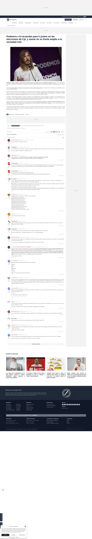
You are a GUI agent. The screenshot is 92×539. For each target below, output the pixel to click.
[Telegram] (69, 404)
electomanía (13, 19)
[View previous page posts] (45, 382)
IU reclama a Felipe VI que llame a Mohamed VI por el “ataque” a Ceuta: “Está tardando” (35, 375)
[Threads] (67, 404)
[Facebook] (64, 404)
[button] (25, 526)
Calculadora (64, 22)
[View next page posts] (47, 382)
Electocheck (56, 22)
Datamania (71, 22)
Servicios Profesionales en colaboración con (22, 415)
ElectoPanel (35, 22)
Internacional (28, 22)
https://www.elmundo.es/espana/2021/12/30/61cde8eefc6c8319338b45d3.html (30, 158)
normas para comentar (15, 125)
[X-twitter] (62, 404)
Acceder (63, 131)
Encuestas (21, 22)
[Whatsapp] (66, 404)
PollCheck (42, 22)
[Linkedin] (77, 404)
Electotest (49, 22)
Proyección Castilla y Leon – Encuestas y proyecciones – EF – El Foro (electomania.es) (27, 232)
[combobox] (82, 20)
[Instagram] (72, 404)
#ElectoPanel (20, 262)
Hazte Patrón (28, 402)
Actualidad (14, 22)
